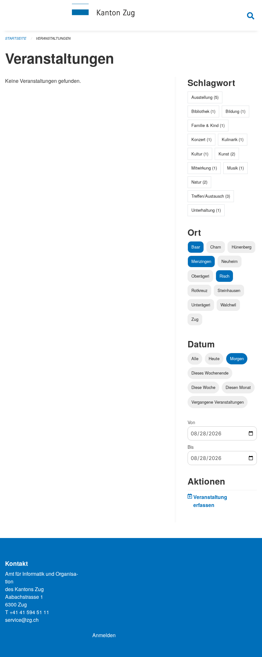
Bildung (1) (235, 111)
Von (191, 422)
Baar (195, 247)
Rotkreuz (199, 290)
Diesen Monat (238, 387)
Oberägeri (200, 276)
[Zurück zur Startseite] (131, 15)
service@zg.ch (22, 619)
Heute (214, 358)
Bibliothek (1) (203, 111)
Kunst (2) (227, 154)
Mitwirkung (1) (204, 168)
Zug (194, 319)
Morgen (237, 358)
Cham (215, 247)
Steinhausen (229, 290)
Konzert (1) (201, 139)
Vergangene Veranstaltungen (217, 402)
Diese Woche (203, 387)
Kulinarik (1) (232, 139)
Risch (224, 276)
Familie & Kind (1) (208, 125)
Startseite (15, 38)
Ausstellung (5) (205, 97)
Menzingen (201, 261)
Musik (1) (235, 168)
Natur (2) (199, 182)
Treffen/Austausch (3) (210, 196)
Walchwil (228, 305)
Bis (191, 447)
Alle (194, 358)
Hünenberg (241, 247)
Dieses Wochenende (209, 373)
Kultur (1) (199, 154)
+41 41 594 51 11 (29, 612)
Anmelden (104, 635)
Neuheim (229, 261)
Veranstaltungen (53, 38)
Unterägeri (200, 305)
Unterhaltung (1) (206, 210)
